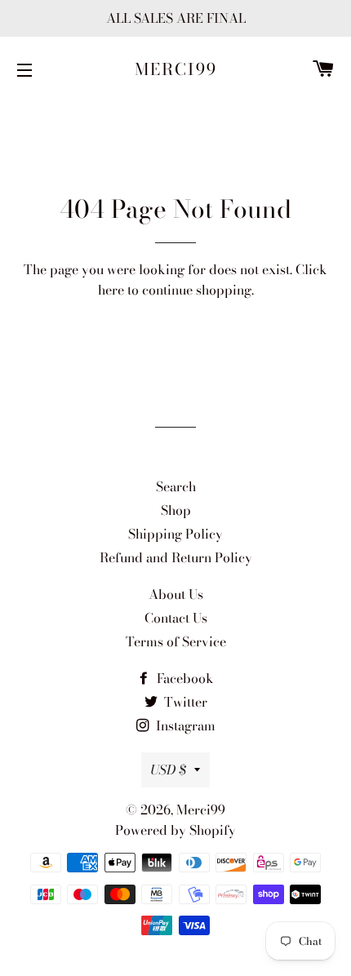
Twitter (184, 702)
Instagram (184, 725)
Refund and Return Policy (176, 557)
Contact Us (175, 618)
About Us (176, 594)
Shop (176, 510)
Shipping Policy (175, 533)
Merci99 (176, 69)
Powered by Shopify (175, 830)
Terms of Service (176, 641)
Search (176, 486)
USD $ (168, 769)
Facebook (183, 678)
